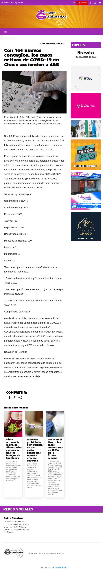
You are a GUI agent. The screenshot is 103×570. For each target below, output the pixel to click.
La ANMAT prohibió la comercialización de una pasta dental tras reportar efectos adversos (34, 450)
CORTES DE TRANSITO (51, 37)
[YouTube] (99, 2)
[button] (74, 2)
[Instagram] (95, 2)
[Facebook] (90, 2)
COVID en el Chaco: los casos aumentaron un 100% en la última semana (55, 448)
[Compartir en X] (15, 398)
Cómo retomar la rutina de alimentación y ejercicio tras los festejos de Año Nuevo (13, 448)
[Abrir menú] (5, 31)
